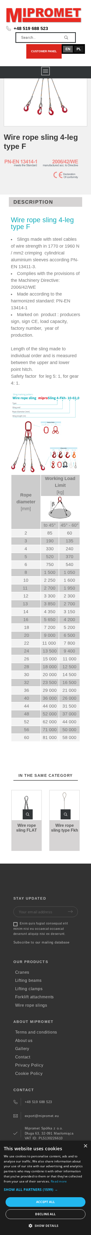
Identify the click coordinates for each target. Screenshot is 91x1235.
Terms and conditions (36, 1032)
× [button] (85, 1146)
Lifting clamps (29, 989)
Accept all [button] (45, 1202)
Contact (22, 1057)
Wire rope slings (31, 1005)
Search (69, 37)
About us (24, 1040)
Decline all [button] (45, 1214)
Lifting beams (28, 980)
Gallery (22, 1049)
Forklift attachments (34, 997)
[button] (28, 814)
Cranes (22, 972)
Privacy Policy (29, 1065)
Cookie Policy (29, 1073)
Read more (59, 1181)
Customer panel (44, 51)
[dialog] (45, 1188)
